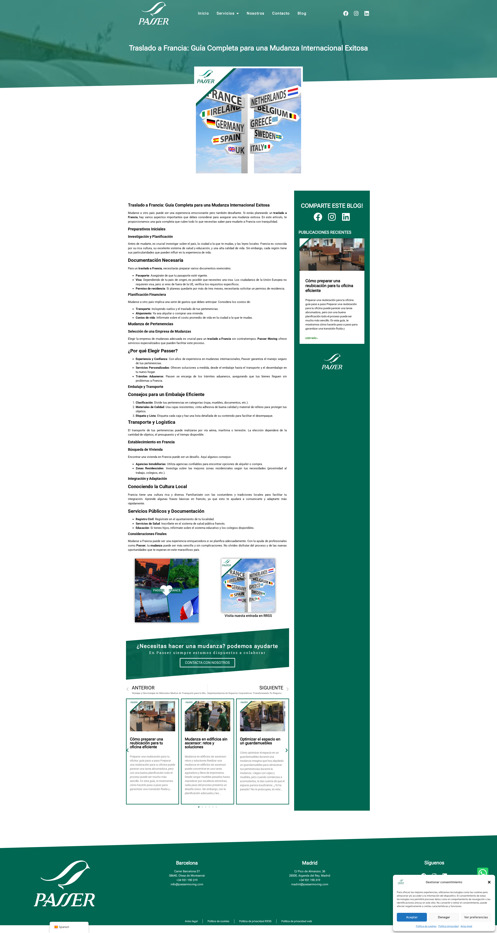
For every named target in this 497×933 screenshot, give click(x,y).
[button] (489, 882)
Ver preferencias (476, 917)
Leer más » (311, 338)
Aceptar (412, 917)
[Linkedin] (366, 13)
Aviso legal (466, 926)
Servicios (225, 13)
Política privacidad (448, 926)
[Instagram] (356, 13)
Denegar (444, 917)
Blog (302, 13)
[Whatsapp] (482, 873)
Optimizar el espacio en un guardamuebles (260, 741)
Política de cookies (426, 926)
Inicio (203, 13)
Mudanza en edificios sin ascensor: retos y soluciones (206, 743)
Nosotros (255, 13)
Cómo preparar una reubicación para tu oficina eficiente (146, 743)
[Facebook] (345, 13)
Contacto (281, 13)
